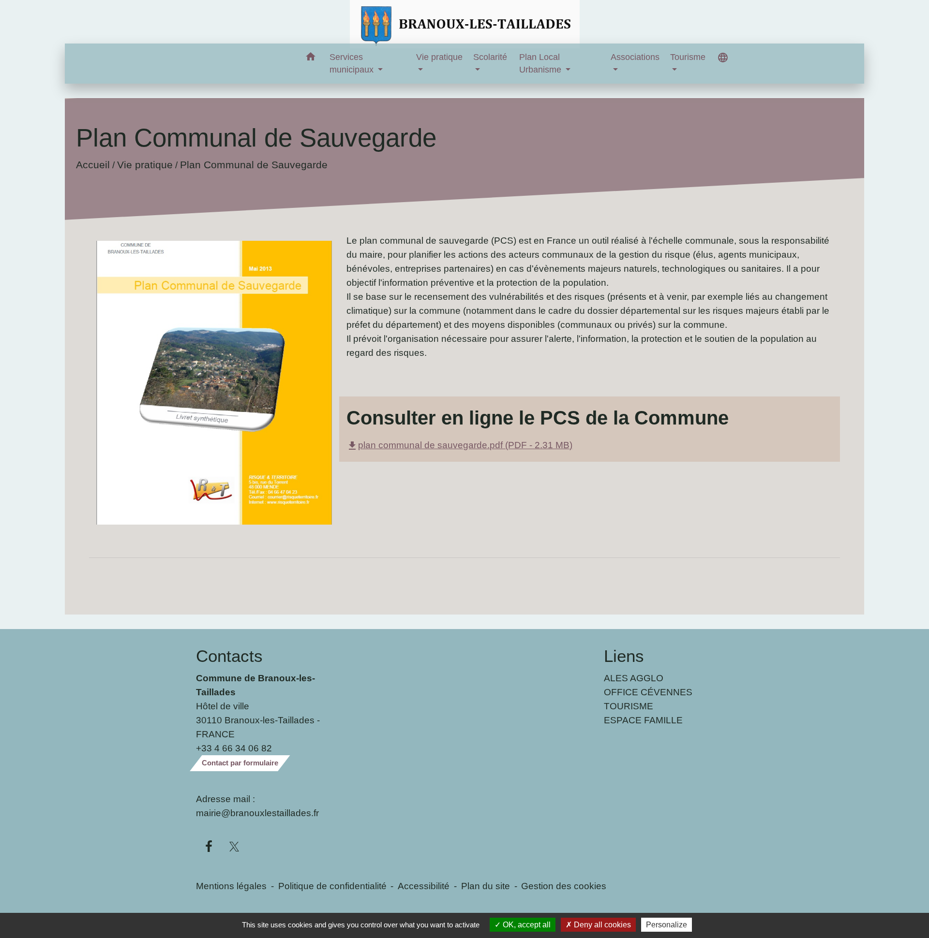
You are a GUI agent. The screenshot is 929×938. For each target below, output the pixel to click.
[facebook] (208, 847)
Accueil (93, 164)
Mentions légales (231, 885)
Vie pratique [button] (439, 57)
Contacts (229, 655)
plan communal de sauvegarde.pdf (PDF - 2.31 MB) (459, 445)
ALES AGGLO (633, 678)
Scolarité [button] (490, 57)
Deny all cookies (601, 925)
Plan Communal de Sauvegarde (254, 164)
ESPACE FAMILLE (643, 720)
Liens (624, 655)
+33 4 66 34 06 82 (234, 748)
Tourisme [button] (687, 57)
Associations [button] (635, 57)
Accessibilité (424, 885)
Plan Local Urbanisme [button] (541, 63)
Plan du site (485, 885)
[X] (234, 847)
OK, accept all (526, 925)
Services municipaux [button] (353, 63)
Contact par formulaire (240, 763)
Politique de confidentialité (332, 885)
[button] (311, 58)
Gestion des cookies (563, 885)
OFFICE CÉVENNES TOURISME (648, 699)
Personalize (666, 925)
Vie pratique (145, 164)
